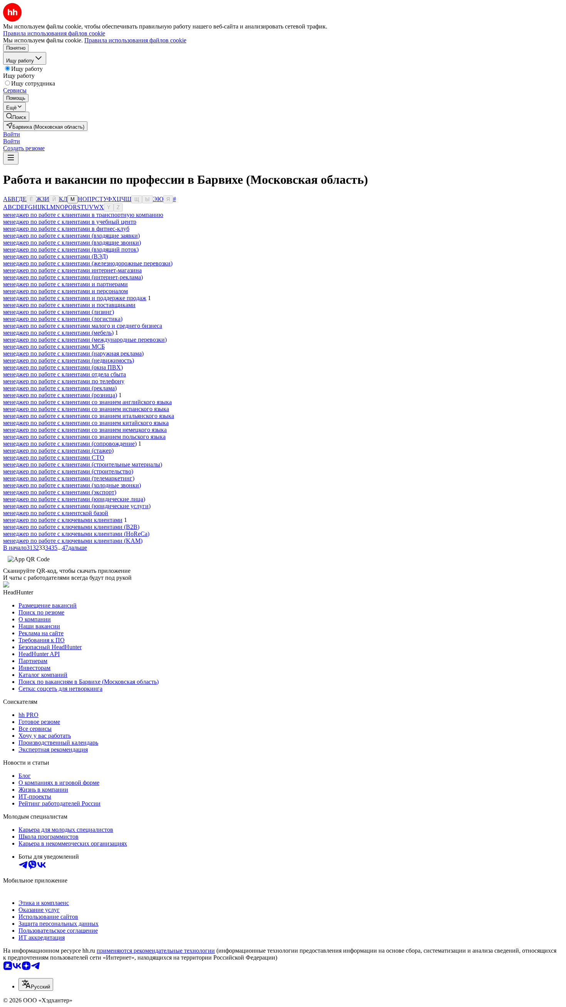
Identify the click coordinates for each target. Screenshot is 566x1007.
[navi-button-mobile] (10, 158)
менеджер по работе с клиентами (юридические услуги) (77, 506)
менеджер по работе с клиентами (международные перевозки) (85, 339)
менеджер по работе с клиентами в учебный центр (69, 221)
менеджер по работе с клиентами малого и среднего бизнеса (82, 325)
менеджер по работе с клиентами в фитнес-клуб (66, 228)
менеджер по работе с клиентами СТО (53, 457)
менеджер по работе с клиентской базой (55, 513)
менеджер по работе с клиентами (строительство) (68, 471)
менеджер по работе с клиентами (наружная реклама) (73, 353)
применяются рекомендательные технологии (156, 950)
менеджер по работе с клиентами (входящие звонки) (72, 242)
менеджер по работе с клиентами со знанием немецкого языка (85, 429)
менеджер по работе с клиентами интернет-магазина (72, 270)
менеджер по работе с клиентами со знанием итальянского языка (88, 416)
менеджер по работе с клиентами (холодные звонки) (72, 485)
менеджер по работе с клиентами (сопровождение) (70, 443)
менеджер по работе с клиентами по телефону (63, 381)
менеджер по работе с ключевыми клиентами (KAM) (72, 540)
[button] (11, 134)
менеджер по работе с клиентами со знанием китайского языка (86, 423)
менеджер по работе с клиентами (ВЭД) (55, 256)
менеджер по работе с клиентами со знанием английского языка (87, 402)
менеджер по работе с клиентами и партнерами (65, 284)
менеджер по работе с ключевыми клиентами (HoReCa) (76, 533)
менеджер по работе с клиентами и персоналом (65, 291)
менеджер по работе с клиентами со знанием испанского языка (86, 409)
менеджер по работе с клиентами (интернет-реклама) (73, 277)
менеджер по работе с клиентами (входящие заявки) (71, 235)
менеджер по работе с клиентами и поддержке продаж (74, 298)
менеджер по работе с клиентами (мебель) (58, 332)
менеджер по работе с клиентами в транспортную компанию (83, 214)
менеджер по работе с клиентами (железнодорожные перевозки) (87, 263)
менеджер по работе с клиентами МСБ (54, 346)
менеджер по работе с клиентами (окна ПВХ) (63, 367)
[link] (16, 116)
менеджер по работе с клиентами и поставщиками (69, 305)
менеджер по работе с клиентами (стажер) (58, 450)
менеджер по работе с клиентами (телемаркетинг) (68, 478)
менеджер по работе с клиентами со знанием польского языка (84, 436)
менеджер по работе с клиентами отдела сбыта (64, 374)
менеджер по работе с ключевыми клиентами (62, 520)
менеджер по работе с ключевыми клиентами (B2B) (71, 527)
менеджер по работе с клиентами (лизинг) (58, 312)
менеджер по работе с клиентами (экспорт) (59, 492)
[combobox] (35, 984)
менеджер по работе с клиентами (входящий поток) (71, 249)
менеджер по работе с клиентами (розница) (60, 395)
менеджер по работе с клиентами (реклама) (60, 388)
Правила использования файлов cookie (135, 40)
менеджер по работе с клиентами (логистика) (62, 319)
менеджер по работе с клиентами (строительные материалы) (82, 464)
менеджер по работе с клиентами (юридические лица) (74, 499)
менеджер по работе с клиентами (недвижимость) (68, 360)
